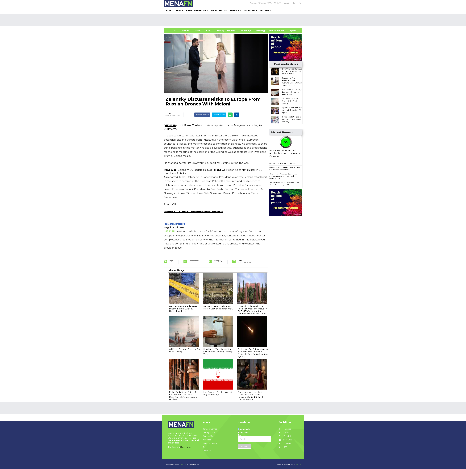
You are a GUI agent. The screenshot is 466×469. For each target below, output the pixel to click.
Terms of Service (210, 429)
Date (168, 113)
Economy (246, 31)
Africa (219, 31)
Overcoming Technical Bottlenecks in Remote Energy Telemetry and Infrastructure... (284, 176)
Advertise (207, 440)
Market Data (218, 10)
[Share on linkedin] (236, 115)
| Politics (230, 31)
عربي (286, 3)
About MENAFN (210, 443)
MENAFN (170, 125)
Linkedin (287, 443)
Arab (197, 31)
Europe (185, 31)
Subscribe (244, 446)
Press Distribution (196, 10)
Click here (185, 447)
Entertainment (272, 31)
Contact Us (207, 436)
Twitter (286, 432)
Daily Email (287, 440)
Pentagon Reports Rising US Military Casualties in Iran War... (218, 307)
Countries (249, 10)
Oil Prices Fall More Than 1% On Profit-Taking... (290, 101)
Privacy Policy (209, 432)
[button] (294, 3)
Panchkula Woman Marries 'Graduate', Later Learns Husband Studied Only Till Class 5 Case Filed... (251, 396)
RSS (285, 447)
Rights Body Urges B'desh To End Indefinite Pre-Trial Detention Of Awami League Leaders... (183, 396)
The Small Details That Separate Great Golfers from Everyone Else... (284, 184)
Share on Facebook (202, 114)
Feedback (207, 451)
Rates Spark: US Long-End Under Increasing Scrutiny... (291, 119)
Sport (291, 31)
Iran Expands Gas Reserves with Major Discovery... (218, 393)
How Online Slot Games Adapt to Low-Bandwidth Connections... (284, 168)
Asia (208, 31)
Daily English (245, 429)
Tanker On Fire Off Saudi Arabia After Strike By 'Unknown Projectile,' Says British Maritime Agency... (253, 353)
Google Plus (288, 436)
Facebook (287, 429)
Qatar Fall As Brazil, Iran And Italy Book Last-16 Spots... (292, 110)
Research (234, 10)
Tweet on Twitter (219, 114)
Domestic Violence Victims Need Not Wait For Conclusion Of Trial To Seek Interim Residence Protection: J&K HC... (253, 310)
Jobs (205, 447)
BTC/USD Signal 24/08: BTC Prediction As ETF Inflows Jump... (292, 71)
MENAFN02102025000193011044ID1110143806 (193, 211)
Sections (264, 10)
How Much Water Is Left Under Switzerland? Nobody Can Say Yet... (218, 351)
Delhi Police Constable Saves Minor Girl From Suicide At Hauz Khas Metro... (183, 308)
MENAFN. (182, 464)
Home (168, 10)
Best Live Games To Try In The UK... (282, 163)
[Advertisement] (234, 19)
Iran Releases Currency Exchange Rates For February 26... (292, 92)
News (179, 10)
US (171, 31)
